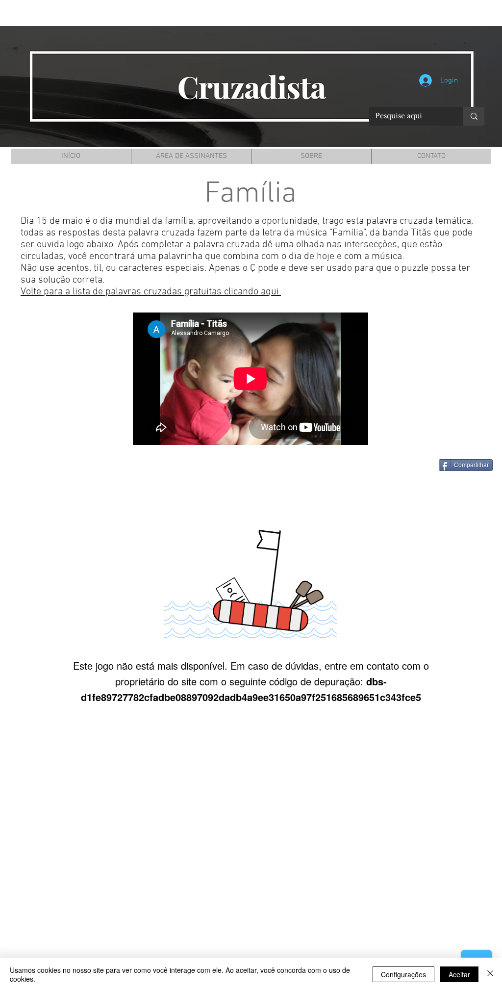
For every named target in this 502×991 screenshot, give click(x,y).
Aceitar (459, 974)
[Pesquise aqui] (473, 116)
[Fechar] (490, 974)
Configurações (403, 974)
